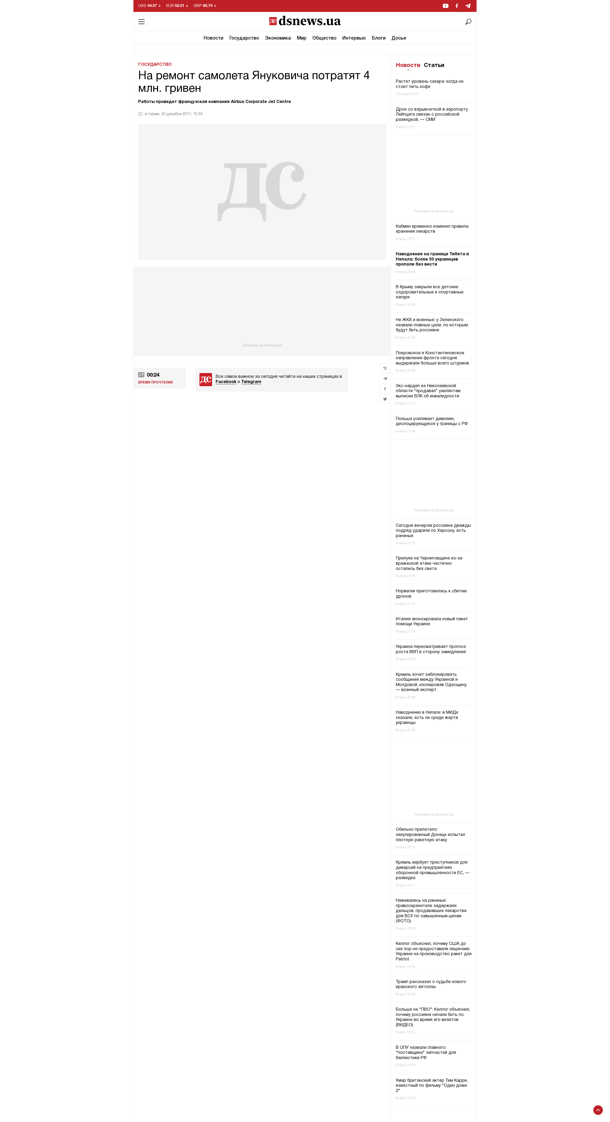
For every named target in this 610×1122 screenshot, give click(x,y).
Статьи (434, 65)
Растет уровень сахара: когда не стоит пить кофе (429, 84)
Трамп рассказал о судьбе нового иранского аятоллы (431, 984)
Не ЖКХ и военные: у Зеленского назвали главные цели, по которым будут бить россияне (432, 325)
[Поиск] (468, 22)
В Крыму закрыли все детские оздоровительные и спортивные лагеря (429, 292)
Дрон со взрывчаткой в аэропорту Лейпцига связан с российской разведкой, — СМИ (432, 115)
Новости (213, 38)
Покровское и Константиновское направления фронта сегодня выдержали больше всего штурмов (432, 358)
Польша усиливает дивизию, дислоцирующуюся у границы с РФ (432, 421)
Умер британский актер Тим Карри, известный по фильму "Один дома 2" (432, 1086)
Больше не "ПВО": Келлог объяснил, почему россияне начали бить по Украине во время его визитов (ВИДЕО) (433, 1017)
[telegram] (468, 6)
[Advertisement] (262, 307)
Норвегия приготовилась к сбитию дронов (431, 594)
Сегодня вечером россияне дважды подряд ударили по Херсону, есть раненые (433, 531)
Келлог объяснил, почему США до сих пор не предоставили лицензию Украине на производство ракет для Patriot (434, 951)
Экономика (278, 38)
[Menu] (141, 21)
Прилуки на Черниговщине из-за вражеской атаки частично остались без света (429, 563)
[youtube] (446, 6)
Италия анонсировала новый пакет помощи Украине (432, 621)
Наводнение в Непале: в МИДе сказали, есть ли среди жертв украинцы (427, 718)
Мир (301, 38)
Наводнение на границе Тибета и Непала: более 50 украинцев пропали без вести (432, 259)
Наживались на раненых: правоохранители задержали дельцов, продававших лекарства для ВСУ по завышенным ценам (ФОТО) (431, 911)
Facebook (226, 382)
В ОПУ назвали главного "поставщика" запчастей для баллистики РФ (426, 1053)
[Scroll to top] (598, 1110)
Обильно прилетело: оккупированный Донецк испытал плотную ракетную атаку (430, 835)
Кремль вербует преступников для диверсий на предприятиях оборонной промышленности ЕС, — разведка (432, 870)
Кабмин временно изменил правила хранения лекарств (432, 229)
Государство (244, 38)
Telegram (251, 382)
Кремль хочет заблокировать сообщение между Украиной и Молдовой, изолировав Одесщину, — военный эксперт (431, 682)
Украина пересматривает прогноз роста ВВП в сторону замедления (431, 649)
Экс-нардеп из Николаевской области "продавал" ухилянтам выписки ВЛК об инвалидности (428, 391)
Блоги (379, 38)
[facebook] (456, 6)
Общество (324, 38)
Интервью (354, 38)
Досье (398, 38)
